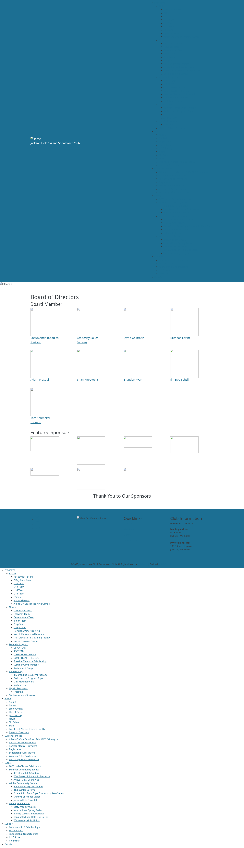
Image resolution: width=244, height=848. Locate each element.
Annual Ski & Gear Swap (176, 212)
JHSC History (165, 148)
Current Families (163, 168)
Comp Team (169, 60)
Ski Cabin (164, 155)
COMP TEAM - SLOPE (174, 87)
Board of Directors (169, 165)
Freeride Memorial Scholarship (179, 94)
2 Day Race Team (172, 13)
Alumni (162, 134)
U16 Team (168, 26)
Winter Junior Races (169, 236)
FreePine (168, 124)
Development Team (173, 50)
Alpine (162, 6)
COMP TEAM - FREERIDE (176, 90)
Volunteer (164, 273)
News (162, 151)
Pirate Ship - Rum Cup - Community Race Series (188, 226)
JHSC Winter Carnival (174, 222)
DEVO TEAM (169, 80)
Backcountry (165, 104)
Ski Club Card (166, 263)
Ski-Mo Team (170, 117)
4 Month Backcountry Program (180, 107)
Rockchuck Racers (173, 9)
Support (158, 256)
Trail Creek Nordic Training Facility (181, 70)
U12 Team (168, 19)
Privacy (144, 564)
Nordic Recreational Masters (178, 67)
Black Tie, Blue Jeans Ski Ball (178, 219)
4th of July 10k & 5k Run (176, 205)
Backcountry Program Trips (178, 111)
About (157, 131)
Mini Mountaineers (173, 114)
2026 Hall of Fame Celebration (175, 199)
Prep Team (169, 57)
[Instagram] (37, 519)
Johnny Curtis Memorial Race (178, 246)
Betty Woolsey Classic (174, 239)
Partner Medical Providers (173, 178)
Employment (165, 141)
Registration (165, 182)
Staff (161, 158)
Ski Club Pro (167, 564)
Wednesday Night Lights (176, 253)
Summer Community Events (174, 202)
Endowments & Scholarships (174, 260)
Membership (130, 529)
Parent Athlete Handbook (172, 175)
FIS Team (168, 29)
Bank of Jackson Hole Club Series (180, 249)
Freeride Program (168, 77)
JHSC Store (164, 270)
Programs (159, 2)
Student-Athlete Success (172, 128)
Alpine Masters (171, 33)
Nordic (162, 40)
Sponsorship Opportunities (173, 266)
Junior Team (169, 53)
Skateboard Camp (173, 101)
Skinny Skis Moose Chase (176, 229)
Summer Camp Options (176, 97)
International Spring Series (177, 243)
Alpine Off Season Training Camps (181, 36)
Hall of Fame (165, 145)
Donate (158, 276)
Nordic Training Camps (175, 73)
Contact (163, 138)
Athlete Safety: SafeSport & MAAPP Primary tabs (184, 172)
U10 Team (168, 16)
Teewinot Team (171, 46)
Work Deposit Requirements (174, 192)
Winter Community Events (173, 216)
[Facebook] (37, 528)
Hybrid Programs (168, 121)
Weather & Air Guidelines (172, 188)
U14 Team (168, 23)
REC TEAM (168, 84)
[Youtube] (37, 524)
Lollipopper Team (172, 43)
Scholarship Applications (172, 185)
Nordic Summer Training (176, 63)
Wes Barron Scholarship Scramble (181, 209)
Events (157, 195)
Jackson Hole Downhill (175, 232)
